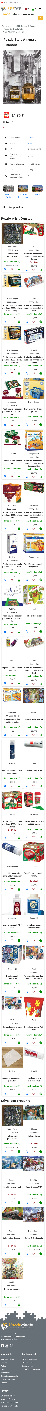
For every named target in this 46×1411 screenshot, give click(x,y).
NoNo (12, 661)
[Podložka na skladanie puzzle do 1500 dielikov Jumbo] (5, 838)
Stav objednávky (7, 1359)
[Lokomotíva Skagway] (5, 1253)
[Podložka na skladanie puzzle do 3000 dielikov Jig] (5, 580)
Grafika (12, 1282)
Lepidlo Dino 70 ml (34, 770)
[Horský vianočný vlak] (5, 1202)
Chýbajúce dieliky (8, 1396)
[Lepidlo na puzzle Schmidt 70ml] (27, 1094)
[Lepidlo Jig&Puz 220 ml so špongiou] (5, 786)
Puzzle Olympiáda (29, 1359)
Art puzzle (12, 402)
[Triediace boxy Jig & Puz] (27, 735)
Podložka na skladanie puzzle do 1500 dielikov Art (12, 515)
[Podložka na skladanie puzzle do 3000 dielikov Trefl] (27, 321)
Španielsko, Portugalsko (23, 195)
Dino (34, 763)
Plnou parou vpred (12, 1289)
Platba (3, 1366)
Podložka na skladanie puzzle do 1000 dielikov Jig (12, 618)
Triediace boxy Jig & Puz (33, 719)
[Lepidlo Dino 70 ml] (27, 786)
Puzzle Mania (7, 26)
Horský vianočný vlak (12, 1187)
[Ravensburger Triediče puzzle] (27, 424)
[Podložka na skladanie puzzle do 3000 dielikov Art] (5, 425)
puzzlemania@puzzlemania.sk (13, 1336)
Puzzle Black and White (13, 29)
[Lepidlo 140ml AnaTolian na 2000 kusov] (27, 837)
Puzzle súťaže (27, 1363)
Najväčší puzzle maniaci (31, 1369)
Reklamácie (5, 1373)
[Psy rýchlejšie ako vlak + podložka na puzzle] (27, 991)
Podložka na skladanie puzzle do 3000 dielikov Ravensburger (12, 308)
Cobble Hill (33, 918)
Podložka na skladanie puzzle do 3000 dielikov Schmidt (34, 360)
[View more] (33, 235)
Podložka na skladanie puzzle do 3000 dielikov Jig (12, 566)
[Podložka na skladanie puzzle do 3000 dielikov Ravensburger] (5, 321)
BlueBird (33, 1180)
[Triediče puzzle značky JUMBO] (27, 889)
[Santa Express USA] (27, 1202)
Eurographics (34, 454)
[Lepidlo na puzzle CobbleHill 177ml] (27, 940)
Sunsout (12, 1180)
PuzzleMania (12, 247)
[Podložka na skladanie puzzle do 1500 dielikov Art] (5, 528)
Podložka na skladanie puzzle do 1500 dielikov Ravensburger (12, 360)
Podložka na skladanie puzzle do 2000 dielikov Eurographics (34, 463)
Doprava (4, 1363)
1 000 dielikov (12, 250)
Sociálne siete (27, 1366)
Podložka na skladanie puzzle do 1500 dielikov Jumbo (12, 824)
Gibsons (34, 1129)
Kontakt (4, 1383)
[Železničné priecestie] (27, 1253)
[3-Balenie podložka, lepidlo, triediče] (5, 735)
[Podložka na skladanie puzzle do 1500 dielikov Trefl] (27, 684)
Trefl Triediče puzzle (33, 616)
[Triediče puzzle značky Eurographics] (27, 580)
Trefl (34, 298)
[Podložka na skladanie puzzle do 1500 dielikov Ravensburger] (5, 373)
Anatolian (34, 505)
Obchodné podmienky (9, 1376)
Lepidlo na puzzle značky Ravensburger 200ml (12, 876)
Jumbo (34, 247)
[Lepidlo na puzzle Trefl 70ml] (27, 1042)
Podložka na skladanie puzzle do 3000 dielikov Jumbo (34, 256)
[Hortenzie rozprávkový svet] (5, 1042)
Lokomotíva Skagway (12, 1238)
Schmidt (34, 350)
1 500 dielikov (21, 26)
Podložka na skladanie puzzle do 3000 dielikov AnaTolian (34, 515)
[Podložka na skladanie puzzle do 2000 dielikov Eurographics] (27, 477)
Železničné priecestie (34, 1238)
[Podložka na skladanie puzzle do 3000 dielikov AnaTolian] (27, 528)
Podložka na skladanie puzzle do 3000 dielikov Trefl (34, 308)
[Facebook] (2, 1347)
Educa (32, 26)
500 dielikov (12, 1183)
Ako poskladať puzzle (9, 1406)
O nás (3, 1369)
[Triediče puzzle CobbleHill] (5, 991)
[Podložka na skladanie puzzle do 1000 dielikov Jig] (5, 632)
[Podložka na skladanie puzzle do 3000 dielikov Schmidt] (27, 373)
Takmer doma (34, 1136)
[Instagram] (11, 1347)
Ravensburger (12, 298)
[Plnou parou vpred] (5, 1305)
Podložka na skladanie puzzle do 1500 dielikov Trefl (34, 670)
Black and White (9, 195)
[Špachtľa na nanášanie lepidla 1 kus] (5, 1094)
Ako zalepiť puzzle (8, 1399)
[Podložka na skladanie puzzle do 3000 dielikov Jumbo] (27, 270)
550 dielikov (12, 1235)
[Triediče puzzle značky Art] (5, 476)
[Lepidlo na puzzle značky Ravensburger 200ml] (5, 889)
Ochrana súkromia (8, 1379)
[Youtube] (6, 1347)
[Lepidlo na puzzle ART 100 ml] (5, 940)
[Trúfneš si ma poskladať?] (5, 269)
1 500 (30, 138)
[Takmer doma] (27, 1151)
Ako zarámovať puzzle (9, 1403)
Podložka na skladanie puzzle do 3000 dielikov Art (12, 411)
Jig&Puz (12, 557)
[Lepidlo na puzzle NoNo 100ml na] (5, 683)
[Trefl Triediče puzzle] (27, 631)
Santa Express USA (33, 1187)
